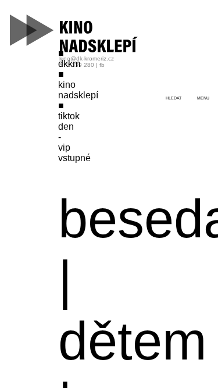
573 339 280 (76, 65)
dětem (132, 341)
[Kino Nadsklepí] (74, 33)
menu (203, 98)
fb (102, 65)
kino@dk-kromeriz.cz (86, 58)
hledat (173, 98)
